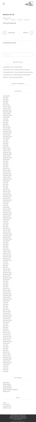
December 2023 (7, 152)
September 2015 (7, 299)
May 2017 (5, 265)
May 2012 (5, 369)
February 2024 (7, 148)
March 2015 (6, 309)
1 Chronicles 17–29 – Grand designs (12, 67)
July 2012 (5, 366)
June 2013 (6, 346)
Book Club (6, 391)
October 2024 (6, 134)
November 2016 (7, 274)
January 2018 (6, 253)
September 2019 (7, 217)
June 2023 (6, 163)
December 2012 (7, 357)
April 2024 (5, 145)
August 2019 (6, 219)
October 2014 (6, 318)
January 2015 (6, 313)
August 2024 (6, 138)
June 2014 (6, 325)
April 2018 (5, 247)
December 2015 (7, 293)
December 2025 (7, 110)
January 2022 (6, 193)
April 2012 (5, 371)
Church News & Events (10, 389)
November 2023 (7, 154)
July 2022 (5, 182)
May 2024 (5, 143)
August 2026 (6, 95)
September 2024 (7, 136)
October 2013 (6, 339)
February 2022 (7, 191)
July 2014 (5, 323)
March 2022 (6, 189)
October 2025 (6, 113)
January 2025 (6, 129)
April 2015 (5, 307)
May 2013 (5, 348)
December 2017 (7, 254)
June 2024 (6, 141)
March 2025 (6, 126)
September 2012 (7, 362)
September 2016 (7, 277)
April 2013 (5, 350)
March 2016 (6, 288)
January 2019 (6, 231)
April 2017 (5, 267)
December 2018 (7, 233)
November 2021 (7, 196)
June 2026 (6, 99)
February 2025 (7, 127)
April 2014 (5, 329)
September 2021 (7, 200)
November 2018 (7, 235)
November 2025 (7, 111)
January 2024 (6, 150)
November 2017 (7, 256)
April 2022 (5, 187)
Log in (4, 402)
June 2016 (6, 283)
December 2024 (7, 131)
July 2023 (5, 161)
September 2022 (7, 178)
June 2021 (6, 205)
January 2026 (6, 108)
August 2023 (6, 159)
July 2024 (5, 140)
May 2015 (5, 306)
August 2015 (6, 300)
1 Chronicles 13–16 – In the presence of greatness (16, 69)
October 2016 (6, 276)
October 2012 (6, 360)
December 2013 (7, 336)
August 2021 (6, 201)
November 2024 (7, 133)
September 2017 (7, 260)
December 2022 (7, 173)
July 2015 (5, 302)
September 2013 (7, 341)
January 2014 (6, 334)
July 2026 (5, 97)
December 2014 (7, 315)
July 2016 (5, 281)
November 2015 (7, 295)
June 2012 (6, 368)
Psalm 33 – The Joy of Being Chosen (13, 77)
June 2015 (6, 304)
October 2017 (6, 258)
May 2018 (5, 246)
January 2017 (6, 270)
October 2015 (6, 297)
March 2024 (6, 147)
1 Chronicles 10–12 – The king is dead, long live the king (18, 72)
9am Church (13, 19)
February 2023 (7, 170)
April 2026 (5, 103)
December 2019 (7, 212)
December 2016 (7, 272)
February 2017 (7, 269)
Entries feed (6, 404)
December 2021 (7, 194)
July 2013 (5, 345)
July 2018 (5, 242)
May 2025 (5, 122)
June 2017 (6, 263)
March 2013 (6, 352)
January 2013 (6, 355)
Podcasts (7, 19)
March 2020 (6, 207)
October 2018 (6, 237)
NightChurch (27, 19)
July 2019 (5, 221)
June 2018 (6, 244)
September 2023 (7, 157)
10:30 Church (20, 19)
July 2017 (5, 262)
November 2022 (7, 175)
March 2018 (6, 249)
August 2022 (6, 180)
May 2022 (5, 186)
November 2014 (7, 316)
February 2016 (7, 290)
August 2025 (6, 117)
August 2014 (6, 322)
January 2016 (6, 292)
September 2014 (7, 320)
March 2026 (6, 104)
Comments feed (7, 406)
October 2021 (6, 198)
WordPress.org (7, 407)
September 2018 (7, 239)
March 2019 (6, 228)
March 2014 (6, 330)
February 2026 (7, 106)
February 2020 (7, 209)
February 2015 (7, 311)
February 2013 (7, 353)
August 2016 (6, 279)
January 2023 (6, 171)
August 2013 (6, 343)
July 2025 (5, 118)
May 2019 (5, 224)
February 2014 (7, 332)
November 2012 (7, 359)
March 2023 (6, 168)
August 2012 (6, 364)
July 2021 (5, 203)
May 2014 (5, 327)
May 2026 (5, 101)
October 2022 (6, 177)
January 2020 (6, 210)
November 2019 (7, 214)
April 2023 (5, 166)
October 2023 (6, 156)
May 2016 (5, 284)
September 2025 (7, 115)
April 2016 (5, 286)
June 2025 (6, 120)
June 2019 (6, 223)
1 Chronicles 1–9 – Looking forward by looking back (16, 74)
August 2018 (6, 240)
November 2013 (7, 337)
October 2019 (6, 216)
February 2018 (7, 251)
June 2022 (6, 184)
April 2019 (5, 226)
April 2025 (5, 124)
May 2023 (5, 164)
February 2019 (7, 230)
